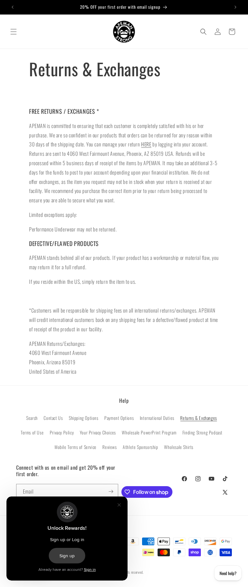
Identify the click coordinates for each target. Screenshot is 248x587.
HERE (146, 144)
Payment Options (119, 417)
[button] (13, 32)
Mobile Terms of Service (76, 446)
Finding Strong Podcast (202, 432)
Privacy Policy (62, 432)
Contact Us (53, 417)
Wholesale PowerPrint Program (149, 432)
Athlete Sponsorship (140, 446)
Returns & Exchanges (198, 417)
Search (32, 417)
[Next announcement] (235, 7)
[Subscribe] (111, 491)
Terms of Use (32, 432)
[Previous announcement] (12, 7)
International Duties (157, 417)
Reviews (109, 446)
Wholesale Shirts (178, 446)
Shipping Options (83, 417)
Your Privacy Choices (98, 432)
